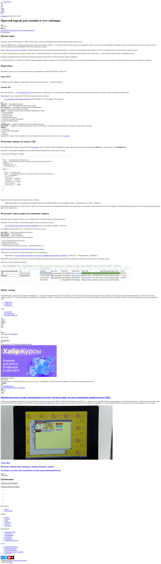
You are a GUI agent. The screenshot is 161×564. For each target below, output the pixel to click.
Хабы (6, 520)
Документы (8, 537)
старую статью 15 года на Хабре (15, 50)
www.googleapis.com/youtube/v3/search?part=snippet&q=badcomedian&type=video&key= (41, 255)
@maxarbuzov (13, 334)
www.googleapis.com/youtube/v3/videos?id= (17, 99)
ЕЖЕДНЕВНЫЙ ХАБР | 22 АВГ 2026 (13, 387)
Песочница (8, 525)
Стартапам (7, 553)
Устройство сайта (10, 532)
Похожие (14, 483)
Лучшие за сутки (6, 483)
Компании (7, 522)
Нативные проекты (10, 550)
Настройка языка (6, 560)
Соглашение (8, 539)
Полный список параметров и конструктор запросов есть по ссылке (22, 249)
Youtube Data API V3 (25, 92)
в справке (66, 136)
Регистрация (8, 511)
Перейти (3, 383)
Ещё (6, 475)
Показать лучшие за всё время (10, 487)
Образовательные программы (13, 552)
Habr (11, 562)
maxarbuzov (4, 16)
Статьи (6, 517)
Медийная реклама (10, 548)
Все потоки (7, 2)
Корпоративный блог (11, 547)
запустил (47, 401)
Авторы (7, 524)
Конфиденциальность (11, 540)
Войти (6, 509)
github (16, 82)
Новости (7, 519)
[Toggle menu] (1, 2)
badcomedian (35, 147)
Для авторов (8, 533)
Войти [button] (3, 12)
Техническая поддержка (19, 560)
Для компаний (9, 535)
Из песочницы (5, 32)
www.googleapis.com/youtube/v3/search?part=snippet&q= (21, 225)
